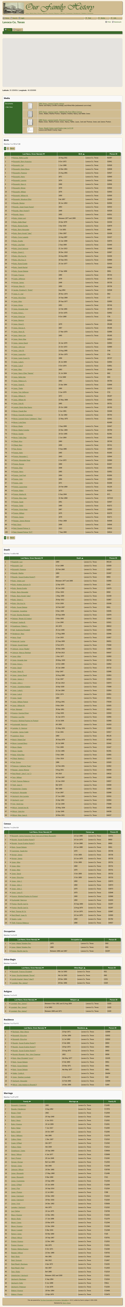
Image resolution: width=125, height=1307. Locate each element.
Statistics (83, 13)
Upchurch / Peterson (18, 1287)
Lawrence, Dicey (18, 736)
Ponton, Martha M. (19, 494)
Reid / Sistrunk (16, 1260)
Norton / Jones (16, 1234)
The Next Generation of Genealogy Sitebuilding (54, 1300)
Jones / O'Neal (16, 1185)
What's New (33, 13)
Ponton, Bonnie (18, 464)
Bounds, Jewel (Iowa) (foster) (23, 207)
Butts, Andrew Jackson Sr (21, 584)
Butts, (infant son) (19, 218)
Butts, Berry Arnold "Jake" (22, 233)
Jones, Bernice (18, 320)
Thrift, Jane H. (17, 785)
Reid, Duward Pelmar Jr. (21, 528)
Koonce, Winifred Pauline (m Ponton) (25, 721)
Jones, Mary (17, 369)
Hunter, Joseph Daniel (20, 645)
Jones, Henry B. (19, 332)
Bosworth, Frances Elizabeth (22, 972)
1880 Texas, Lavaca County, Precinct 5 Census (55, 120)
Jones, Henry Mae (19, 339)
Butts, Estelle (18, 241)
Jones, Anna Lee (19, 317)
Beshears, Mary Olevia (21, 1032)
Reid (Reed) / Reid (17, 1268)
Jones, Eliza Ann (18, 877)
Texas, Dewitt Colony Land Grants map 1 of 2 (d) (56, 128)
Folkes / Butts (16, 1147)
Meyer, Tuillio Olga (19, 438)
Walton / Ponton (17, 1294)
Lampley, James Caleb (20, 732)
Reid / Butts (15, 1256)
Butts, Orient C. (18, 252)
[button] (62, 61)
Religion (73, 1000)
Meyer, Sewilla (18, 434)
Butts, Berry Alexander (21, 230)
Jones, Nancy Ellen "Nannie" (23, 373)
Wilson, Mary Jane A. (19, 815)
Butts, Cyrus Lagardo (20, 237)
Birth (81, 154)
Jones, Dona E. (18, 324)
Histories (45, 13)
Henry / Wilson (16, 1154)
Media (103, 18)
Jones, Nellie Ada (19, 377)
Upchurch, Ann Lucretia (20, 796)
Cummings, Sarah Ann (19, 851)
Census (89, 832)
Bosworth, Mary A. (19, 184)
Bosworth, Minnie (19, 188)
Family (26, 1101)
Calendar (62, 13)
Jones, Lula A (18, 366)
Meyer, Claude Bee (20, 411)
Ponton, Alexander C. (20, 456)
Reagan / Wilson (17, 1253)
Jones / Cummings (18, 1181)
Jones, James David (20, 343)
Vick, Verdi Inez (17, 804)
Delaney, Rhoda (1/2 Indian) (22, 619)
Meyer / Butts (16, 1219)
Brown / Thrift (16, 1113)
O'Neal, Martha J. (18, 758)
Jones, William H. (19, 396)
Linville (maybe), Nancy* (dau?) (23, 979)
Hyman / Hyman (17, 1162)
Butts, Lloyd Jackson (20, 248)
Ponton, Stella (18, 506)
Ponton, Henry (18, 472)
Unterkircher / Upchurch (19, 1275)
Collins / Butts (16, 1139)
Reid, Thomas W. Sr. (19, 911)
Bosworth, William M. (20, 196)
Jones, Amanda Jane (20, 309)
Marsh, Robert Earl (19, 740)
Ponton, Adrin (18, 453)
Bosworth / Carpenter (18, 1105)
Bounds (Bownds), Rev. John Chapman (26, 1054)
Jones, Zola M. (18, 403)
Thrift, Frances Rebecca (20, 781)
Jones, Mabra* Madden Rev (21, 943)
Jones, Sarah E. (19, 385)
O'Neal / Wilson (16, 1238)
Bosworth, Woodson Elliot (22, 199)
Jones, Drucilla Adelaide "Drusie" (23, 975)
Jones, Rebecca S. (20, 381)
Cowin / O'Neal (16, 1143)
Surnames (90, 13)
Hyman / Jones (16, 1166)
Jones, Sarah (17, 698)
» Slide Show (9, 107)
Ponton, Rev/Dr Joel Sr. (20, 904)
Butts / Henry (16, 1120)
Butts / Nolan (16, 1128)
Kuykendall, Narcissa (19, 724)
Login (22, 18)
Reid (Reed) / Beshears (19, 1264)
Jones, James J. (18, 679)
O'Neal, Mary (17, 445)
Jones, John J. (17, 683)
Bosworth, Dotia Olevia (21, 169)
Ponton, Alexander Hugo (21, 460)
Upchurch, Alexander (19, 792)
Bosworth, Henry (19, 177)
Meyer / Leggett (16, 1230)
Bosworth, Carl (18, 165)
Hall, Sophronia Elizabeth (21, 630)
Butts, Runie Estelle (20, 264)
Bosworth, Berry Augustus (22, 161)
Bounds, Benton (19, 203)
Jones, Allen (17, 301)
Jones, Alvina (18, 305)
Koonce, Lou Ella (18, 717)
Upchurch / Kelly (17, 1283)
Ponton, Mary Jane (20, 498)
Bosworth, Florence (20, 173)
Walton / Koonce (17, 1291)
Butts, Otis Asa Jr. (19, 260)
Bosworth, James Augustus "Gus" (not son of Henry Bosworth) (34, 836)
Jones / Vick (15, 1204)
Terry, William (17, 777)
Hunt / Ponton (16, 1158)
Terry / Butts (15, 1272)
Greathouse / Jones (18, 1151)
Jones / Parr (15, 1188)
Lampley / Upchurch (18, 1207)
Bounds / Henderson (18, 1109)
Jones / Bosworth (17, 1173)
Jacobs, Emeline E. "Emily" (23, 290)
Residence (81, 1028)
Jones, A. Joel (18, 294)
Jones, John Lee (19, 347)
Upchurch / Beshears (18, 1279)
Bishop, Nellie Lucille (20, 158)
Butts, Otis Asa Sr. (19, 256)
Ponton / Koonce (17, 1241)
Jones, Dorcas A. (19, 328)
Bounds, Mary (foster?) (21, 211)
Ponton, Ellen (18, 468)
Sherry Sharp (67, 1303)
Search (15, 18)
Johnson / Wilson (17, 1170)
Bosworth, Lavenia (19, 180)
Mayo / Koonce (16, 1215)
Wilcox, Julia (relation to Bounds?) (25, 1085)
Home (27, 13)
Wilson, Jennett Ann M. (20, 808)
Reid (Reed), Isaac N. (19, 915)
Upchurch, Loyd (17, 800)
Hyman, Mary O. (19, 286)
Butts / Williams (16, 1135)
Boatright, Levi (17, 562)
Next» (12, 148)
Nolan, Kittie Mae (18, 755)
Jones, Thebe (18, 388)
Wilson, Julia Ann (18, 811)
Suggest (18, 30)
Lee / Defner (15, 1211)
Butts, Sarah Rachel (20, 267)
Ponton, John (18, 479)
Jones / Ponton (16, 1192)
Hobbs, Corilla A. (18, 1073)
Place (9, 30)
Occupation (75, 940)
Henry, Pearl (16, 637)
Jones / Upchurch (17, 1196)
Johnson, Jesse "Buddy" (21, 649)
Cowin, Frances (18, 275)
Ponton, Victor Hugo (20, 509)
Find (89, 18)
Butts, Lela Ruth (19, 245)
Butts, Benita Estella (20, 226)
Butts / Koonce (16, 1124)
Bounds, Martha (17, 573)
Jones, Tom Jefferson (21, 392)
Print (109, 22)
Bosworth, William (19, 192)
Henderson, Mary (18, 634)
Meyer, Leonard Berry (19, 743)
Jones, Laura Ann (19, 354)
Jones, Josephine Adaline (21, 687)
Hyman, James (18, 282)
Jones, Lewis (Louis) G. (21, 358)
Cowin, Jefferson (19, 279)
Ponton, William (18, 513)
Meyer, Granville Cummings (23, 415)
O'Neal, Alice (17, 441)
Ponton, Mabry (18, 490)
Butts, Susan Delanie (20, 271)
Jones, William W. (19, 400)
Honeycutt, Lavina (18, 641)
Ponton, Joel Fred (19, 475)
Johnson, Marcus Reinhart (21, 653)
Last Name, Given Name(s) (33, 154)
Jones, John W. (18, 351)
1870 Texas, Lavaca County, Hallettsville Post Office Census (60, 112)
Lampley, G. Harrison (19, 728)
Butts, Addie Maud (19, 222)
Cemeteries (69, 13)
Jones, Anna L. (18, 313)
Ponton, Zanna (18, 517)
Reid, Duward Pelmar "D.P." (23, 532)
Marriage (72, 1101)
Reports (56, 13)
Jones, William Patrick (20, 702)
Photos (40, 13)
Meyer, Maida (18, 426)
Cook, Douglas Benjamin (21, 615)
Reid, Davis (17, 524)
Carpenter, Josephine (19, 611)
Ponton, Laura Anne (20, 487)
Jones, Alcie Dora (19, 298)
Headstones (76, 13)
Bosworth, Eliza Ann (20, 1035)
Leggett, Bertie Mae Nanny (22, 407)
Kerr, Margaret (17, 709)
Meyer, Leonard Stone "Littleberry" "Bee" (27, 419)
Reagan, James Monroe (21, 521)
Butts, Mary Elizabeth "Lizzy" (23, 1058)
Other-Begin (79, 968)
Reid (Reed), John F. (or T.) (21, 774)
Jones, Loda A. (18, 362)
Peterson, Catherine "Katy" (21, 766)
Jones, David (16, 668)
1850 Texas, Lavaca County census (51, 104)
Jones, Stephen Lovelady (22, 1077)
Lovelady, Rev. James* (20, 983)
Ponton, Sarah (18, 502)
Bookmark (117, 22)
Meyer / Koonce (16, 1226)
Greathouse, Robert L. (20, 626)
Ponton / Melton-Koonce (19, 1249)
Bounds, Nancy (18, 214)
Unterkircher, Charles (19, 789)
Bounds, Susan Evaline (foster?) (23, 577)
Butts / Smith (16, 1132)
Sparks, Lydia (16, 919)
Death (79, 558)
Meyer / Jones (16, 1222)
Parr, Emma (17, 449)
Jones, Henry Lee (19, 335)
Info (115, 18)
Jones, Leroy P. (17, 892)
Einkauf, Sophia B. (19, 622)
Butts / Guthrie (16, 1117)
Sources (51, 13)
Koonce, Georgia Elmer (20, 713)
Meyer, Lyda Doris (19, 422)
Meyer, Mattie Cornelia (21, 430)
